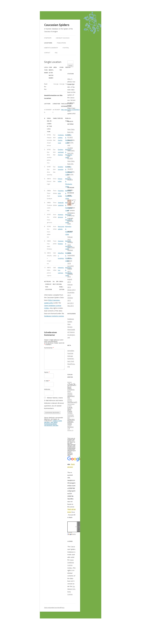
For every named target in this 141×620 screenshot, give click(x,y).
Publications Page (70, 417)
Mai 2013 (70, 306)
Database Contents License (54, 316)
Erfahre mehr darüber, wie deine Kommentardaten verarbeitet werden (53, 423)
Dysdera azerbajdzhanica (61, 152)
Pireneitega (70, 415)
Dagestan (69, 393)
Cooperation (71, 390)
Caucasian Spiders (56, 25)
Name (47, 372)
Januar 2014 (71, 290)
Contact (47, 53)
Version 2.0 (70, 430)
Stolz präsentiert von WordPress (54, 607)
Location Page (70, 409)
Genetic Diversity (69, 400)
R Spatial (66, 48)
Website (47, 389)
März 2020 (71, 247)
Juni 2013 (70, 303)
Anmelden (70, 351)
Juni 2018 (70, 266)
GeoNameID (72, 402)
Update (69, 425)
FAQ (56, 53)
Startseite (47, 38)
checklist (71, 385)
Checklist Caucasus (62, 38)
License (69, 405)
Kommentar (49, 348)
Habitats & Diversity (51, 48)
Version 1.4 (70, 428)
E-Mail (47, 381)
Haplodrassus (70, 404)
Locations (48, 43)
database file (71, 397)
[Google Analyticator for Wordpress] (71, 534)
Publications (61, 43)
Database (69, 394)
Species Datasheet (71, 421)
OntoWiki (69, 413)
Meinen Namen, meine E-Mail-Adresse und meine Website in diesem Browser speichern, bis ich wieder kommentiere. (54, 403)
